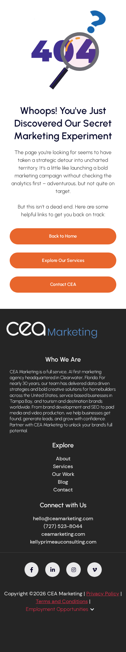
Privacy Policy (102, 593)
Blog (63, 481)
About (63, 458)
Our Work (63, 474)
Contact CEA (63, 284)
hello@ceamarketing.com (63, 518)
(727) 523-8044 (63, 526)
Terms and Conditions (62, 601)
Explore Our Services (63, 260)
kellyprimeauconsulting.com (63, 541)
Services (63, 466)
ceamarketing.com (63, 534)
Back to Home (63, 236)
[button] (63, 609)
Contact (63, 489)
